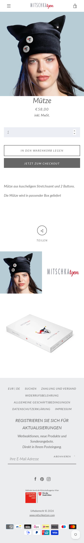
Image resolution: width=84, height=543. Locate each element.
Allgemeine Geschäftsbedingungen (42, 402)
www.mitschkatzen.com (42, 515)
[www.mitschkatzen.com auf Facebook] (35, 479)
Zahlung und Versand (58, 388)
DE (18, 388)
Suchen (31, 388)
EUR (11, 388)
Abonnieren (62, 456)
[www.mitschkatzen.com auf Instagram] (49, 479)
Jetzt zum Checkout (42, 163)
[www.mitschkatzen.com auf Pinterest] (42, 479)
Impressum (63, 409)
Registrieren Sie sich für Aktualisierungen (42, 424)
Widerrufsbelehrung (42, 395)
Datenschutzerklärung (31, 409)
